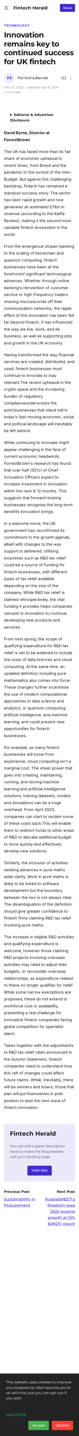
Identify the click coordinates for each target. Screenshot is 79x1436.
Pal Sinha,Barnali (33, 78)
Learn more (16, 1414)
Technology (17, 25)
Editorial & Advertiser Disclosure (32, 117)
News (67, 8)
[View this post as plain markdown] (63, 78)
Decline (62, 1425)
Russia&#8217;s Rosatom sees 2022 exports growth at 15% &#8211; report (60, 1211)
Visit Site (40, 1170)
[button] (6, 8)
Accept (38, 1425)
